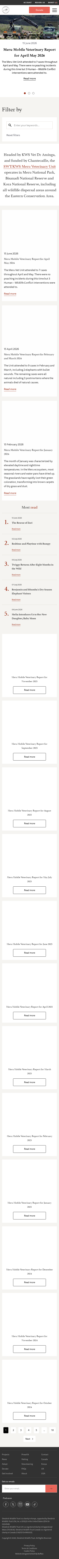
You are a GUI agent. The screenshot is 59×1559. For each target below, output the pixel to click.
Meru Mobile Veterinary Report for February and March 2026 (29, 356)
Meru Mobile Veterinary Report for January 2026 (28, 452)
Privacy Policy (29, 1545)
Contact (44, 1454)
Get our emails (8, 1481)
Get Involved (7, 1473)
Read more (10, 293)
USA (43, 1473)
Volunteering (27, 1464)
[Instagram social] (20, 1506)
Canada (44, 1459)
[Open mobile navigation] (54, 10)
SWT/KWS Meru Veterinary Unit (29, 166)
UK (42, 1468)
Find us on (7, 1498)
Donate (39, 10)
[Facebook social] (6, 1506)
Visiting (24, 1459)
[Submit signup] (51, 1488)
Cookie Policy (29, 1551)
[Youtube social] (27, 1506)
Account (28, 2)
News (4, 1459)
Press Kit (25, 1454)
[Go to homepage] (5, 9)
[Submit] (10, 125)
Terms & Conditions (29, 1548)
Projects (5, 1454)
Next (27, 1439)
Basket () (52, 2)
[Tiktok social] (35, 1506)
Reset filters (13, 135)
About (24, 1473)
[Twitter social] (13, 1506)
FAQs (23, 1468)
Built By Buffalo (37, 1553)
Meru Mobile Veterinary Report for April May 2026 (27, 261)
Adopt (5, 1464)
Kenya (44, 1464)
